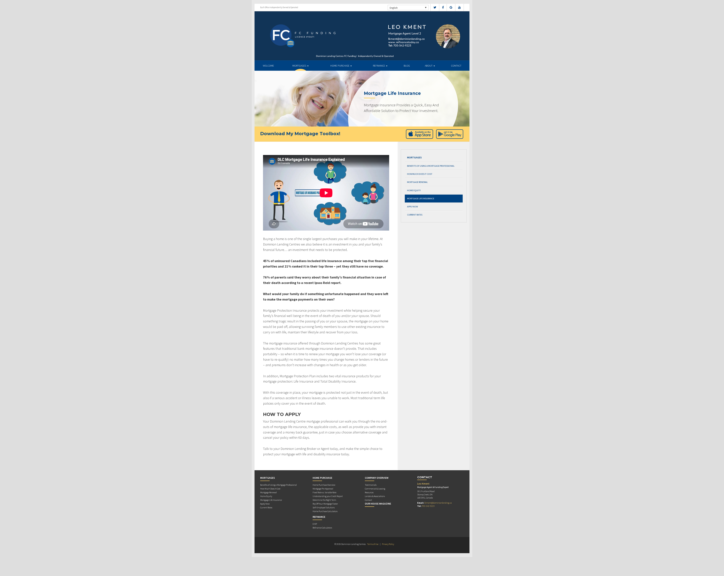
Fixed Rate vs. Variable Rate (324, 492)
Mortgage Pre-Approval (323, 488)
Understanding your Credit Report (328, 496)
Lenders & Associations (375, 496)
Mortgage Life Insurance (420, 198)
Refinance (379, 65)
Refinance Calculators (322, 527)
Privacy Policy (388, 544)
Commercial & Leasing (375, 488)
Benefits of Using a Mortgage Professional (431, 165)
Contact (456, 65)
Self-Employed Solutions (324, 507)
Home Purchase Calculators (325, 511)
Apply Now (412, 206)
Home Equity (414, 190)
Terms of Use (372, 544)
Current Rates (414, 214)
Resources (369, 492)
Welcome (268, 65)
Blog (407, 65)
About (429, 65)
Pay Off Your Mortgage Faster (325, 503)
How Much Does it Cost (419, 174)
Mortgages (299, 65)
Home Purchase (340, 65)
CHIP (315, 523)
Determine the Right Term (324, 500)
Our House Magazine (378, 503)
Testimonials (371, 484)
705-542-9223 (428, 506)
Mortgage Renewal (417, 182)
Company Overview (376, 477)
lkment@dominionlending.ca (438, 502)
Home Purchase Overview (324, 484)
